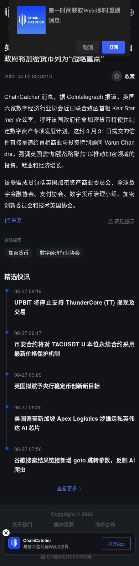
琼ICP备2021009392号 (66, 556)
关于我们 (22, 524)
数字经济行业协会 (60, 252)
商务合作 (105, 524)
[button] (130, 12)
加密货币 (19, 252)
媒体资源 (64, 524)
